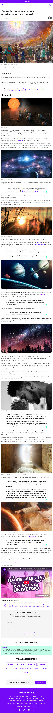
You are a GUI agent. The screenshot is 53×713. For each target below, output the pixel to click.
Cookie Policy (36, 706)
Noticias (22, 5)
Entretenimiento (11, 668)
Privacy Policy (26, 706)
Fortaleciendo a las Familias (29, 668)
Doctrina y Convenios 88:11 (30, 191)
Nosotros (35, 5)
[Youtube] (29, 710)
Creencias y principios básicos (8, 18)
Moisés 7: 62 (17, 499)
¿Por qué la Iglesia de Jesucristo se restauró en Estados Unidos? (24, 605)
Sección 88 (20, 140)
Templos (44, 668)
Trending (16, 5)
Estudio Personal (20, 18)
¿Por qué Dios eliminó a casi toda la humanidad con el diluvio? (23, 603)
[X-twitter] (33, 710)
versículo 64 (32, 536)
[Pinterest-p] (38, 710)
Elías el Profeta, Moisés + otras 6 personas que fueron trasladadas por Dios (27, 606)
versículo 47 (43, 294)
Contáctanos (17, 706)
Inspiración (28, 5)
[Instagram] (14, 710)
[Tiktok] (24, 710)
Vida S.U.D (42, 664)
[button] (2, 5)
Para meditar (20, 664)
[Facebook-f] (19, 710)
